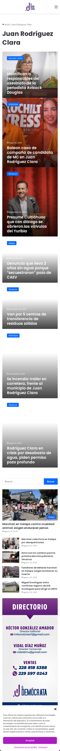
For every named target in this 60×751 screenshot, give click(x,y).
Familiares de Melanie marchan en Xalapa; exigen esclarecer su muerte (39, 571)
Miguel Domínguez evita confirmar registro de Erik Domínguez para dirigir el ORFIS (39, 585)
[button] (55, 709)
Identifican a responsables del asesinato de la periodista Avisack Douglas (24, 83)
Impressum (43, 747)
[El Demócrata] (30, 6)
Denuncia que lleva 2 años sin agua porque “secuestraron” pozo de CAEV (29, 270)
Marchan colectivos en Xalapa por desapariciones (39, 541)
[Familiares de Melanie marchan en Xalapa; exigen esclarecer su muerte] (10, 572)
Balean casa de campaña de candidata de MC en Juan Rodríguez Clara (30, 154)
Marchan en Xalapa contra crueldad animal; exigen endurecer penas (28, 526)
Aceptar (30, 740)
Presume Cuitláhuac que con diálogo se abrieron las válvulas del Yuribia (27, 224)
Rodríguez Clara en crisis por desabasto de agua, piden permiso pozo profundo (29, 455)
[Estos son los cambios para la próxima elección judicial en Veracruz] (10, 557)
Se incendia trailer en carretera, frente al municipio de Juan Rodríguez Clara (26, 385)
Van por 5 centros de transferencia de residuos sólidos (26, 319)
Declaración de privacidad (25, 747)
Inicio (7, 24)
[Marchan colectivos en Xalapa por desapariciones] (10, 543)
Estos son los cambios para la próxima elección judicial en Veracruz (38, 556)
